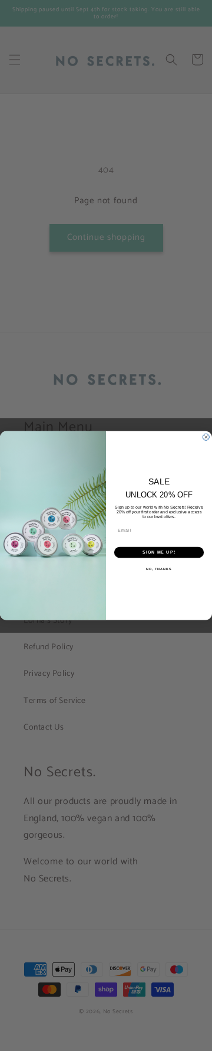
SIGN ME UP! (159, 552)
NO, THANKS (159, 568)
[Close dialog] (206, 437)
